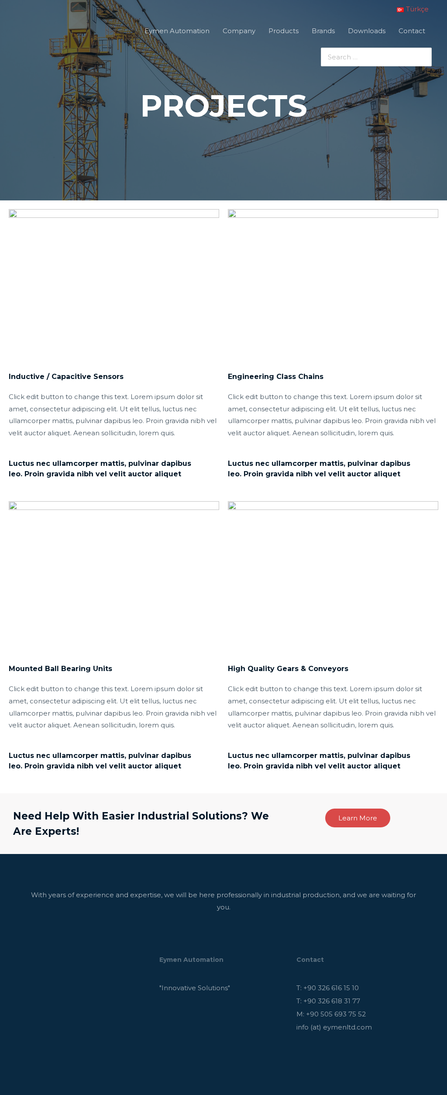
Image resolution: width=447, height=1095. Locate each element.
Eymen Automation (177, 31)
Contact (412, 31)
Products (283, 31)
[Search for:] (369, 57)
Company (239, 31)
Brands (323, 31)
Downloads (366, 31)
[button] (357, 818)
